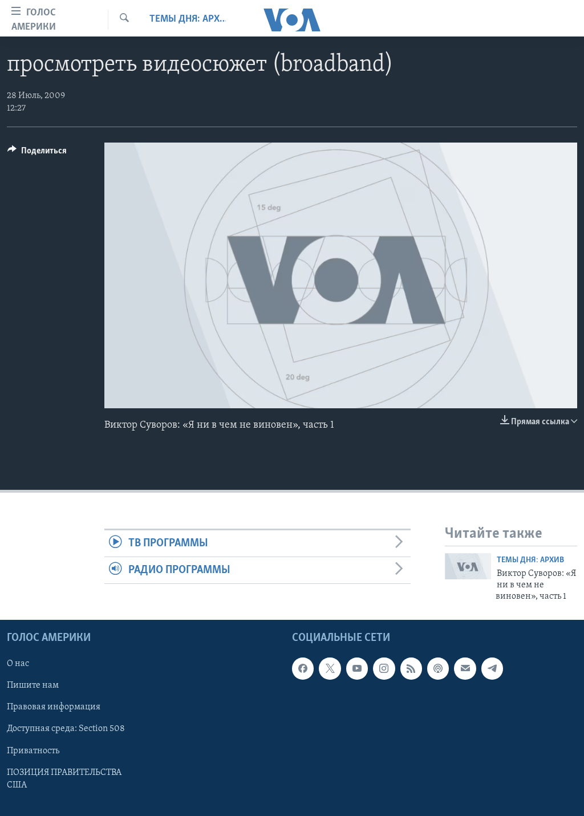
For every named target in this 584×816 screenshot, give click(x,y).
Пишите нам (33, 685)
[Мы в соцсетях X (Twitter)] (329, 668)
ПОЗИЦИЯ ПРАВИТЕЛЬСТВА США (64, 778)
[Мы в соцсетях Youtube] (357, 668)
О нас (18, 663)
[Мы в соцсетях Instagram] (384, 668)
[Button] (37, 153)
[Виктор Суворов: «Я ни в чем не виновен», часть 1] (468, 566)
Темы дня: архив (187, 19)
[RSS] (411, 668)
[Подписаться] (465, 668)
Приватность (33, 750)
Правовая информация (53, 707)
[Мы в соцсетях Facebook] (303, 668)
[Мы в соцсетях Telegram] (492, 668)
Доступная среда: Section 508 (66, 728)
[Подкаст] (438, 668)
